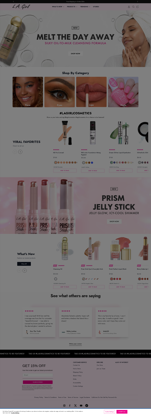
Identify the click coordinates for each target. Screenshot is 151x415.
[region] (75, 412)
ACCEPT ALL (121, 412)
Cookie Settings (109, 412)
